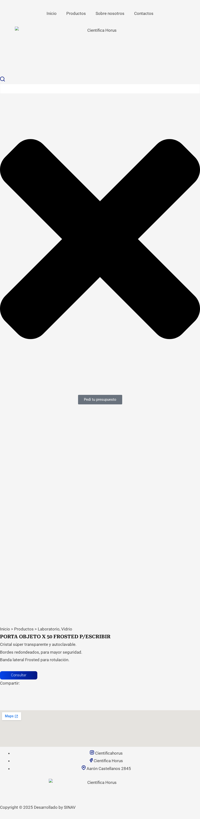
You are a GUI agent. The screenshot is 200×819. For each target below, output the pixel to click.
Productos (76, 13)
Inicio (52, 13)
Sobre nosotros (110, 13)
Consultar (18, 675)
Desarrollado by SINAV (55, 807)
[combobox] (100, 89)
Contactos (143, 13)
